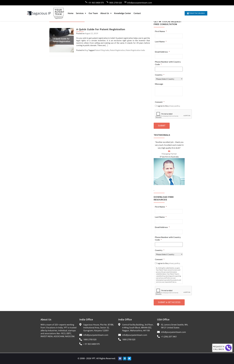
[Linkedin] (125, 358)
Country (159, 75)
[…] (106, 45)
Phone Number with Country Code (168, 63)
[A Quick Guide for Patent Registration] (61, 40)
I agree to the (168, 106)
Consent (159, 102)
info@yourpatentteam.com (139, 2)
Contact (137, 13)
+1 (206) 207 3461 (169, 336)
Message (159, 84)
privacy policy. (174, 106)
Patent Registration (117, 50)
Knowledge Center (122, 13)
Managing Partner (169, 154)
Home (70, 13)
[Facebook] (120, 358)
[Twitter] (129, 358)
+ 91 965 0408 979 (96, 2)
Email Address (162, 52)
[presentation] (173, 114)
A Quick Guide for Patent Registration (100, 29)
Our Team (93, 13)
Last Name (160, 41)
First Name (161, 31)
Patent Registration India (135, 50)
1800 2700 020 (115, 2)
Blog (86, 50)
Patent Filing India (102, 50)
